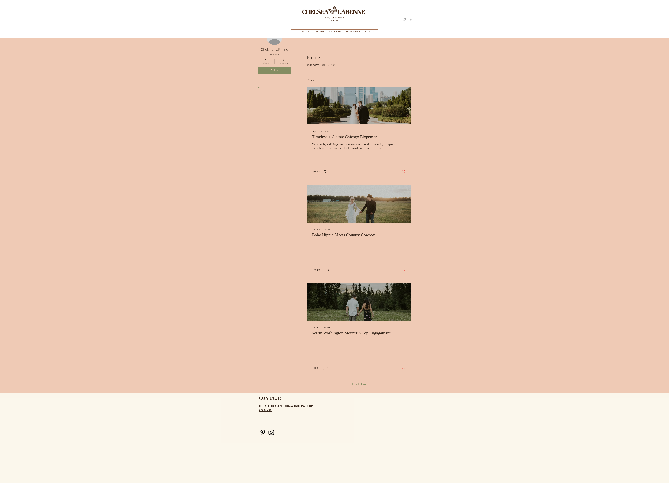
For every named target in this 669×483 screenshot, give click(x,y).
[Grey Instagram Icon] (404, 19)
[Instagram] (271, 432)
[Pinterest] (262, 432)
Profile (261, 87)
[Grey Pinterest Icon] (411, 19)
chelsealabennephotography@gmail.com (286, 406)
